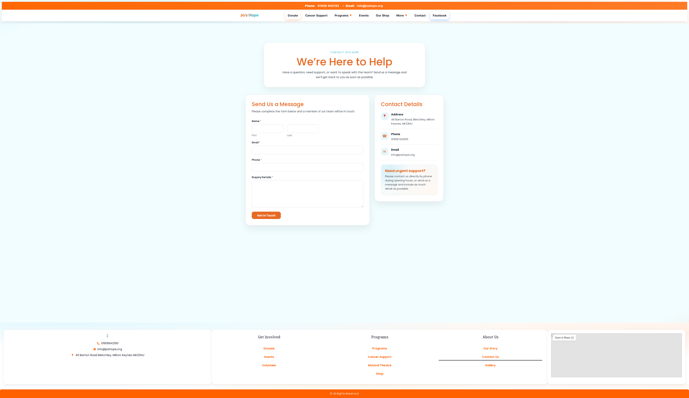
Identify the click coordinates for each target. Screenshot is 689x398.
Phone (257, 160)
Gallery (490, 365)
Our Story (490, 348)
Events (364, 15)
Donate (293, 15)
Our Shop (382, 15)
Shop (379, 374)
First (254, 135)
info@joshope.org (370, 6)
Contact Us (490, 357)
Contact (420, 15)
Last (289, 135)
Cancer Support (316, 15)
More (400, 15)
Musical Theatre (380, 365)
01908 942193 (328, 6)
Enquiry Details (262, 177)
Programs (341, 15)
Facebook (439, 15)
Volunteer (269, 365)
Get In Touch (266, 215)
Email (256, 142)
